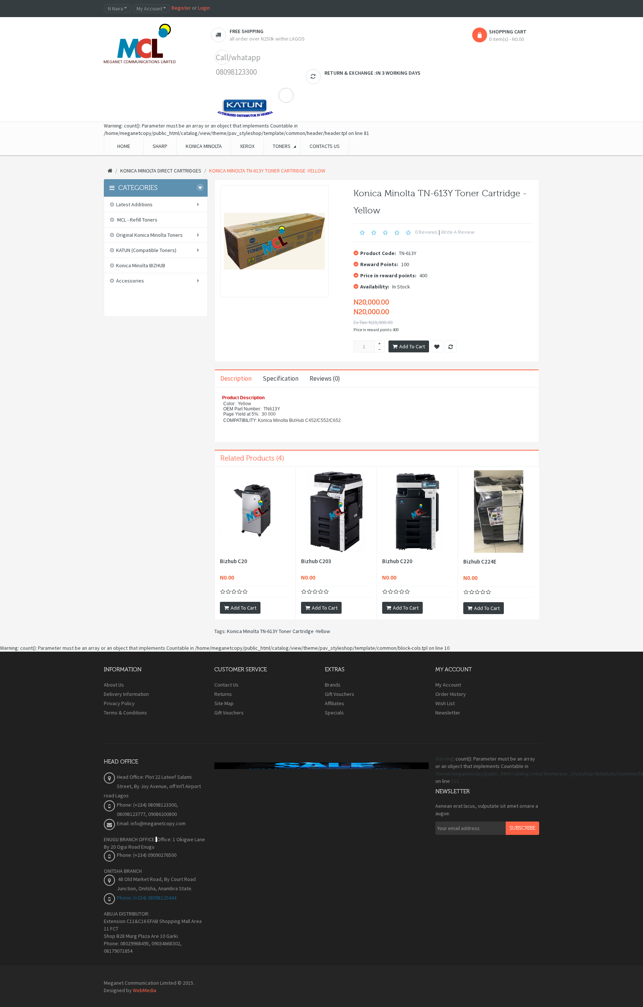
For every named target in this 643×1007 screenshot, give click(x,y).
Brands (332, 684)
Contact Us (226, 684)
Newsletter (447, 712)
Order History (450, 694)
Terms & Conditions (125, 712)
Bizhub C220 (397, 561)
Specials (334, 712)
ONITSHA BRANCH (123, 871)
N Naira (116, 8)
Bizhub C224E (479, 561)
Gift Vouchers (229, 712)
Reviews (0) (325, 378)
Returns (223, 694)
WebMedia (144, 990)
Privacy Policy (119, 703)
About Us (114, 684)
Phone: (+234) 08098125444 (146, 897)
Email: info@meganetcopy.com (151, 823)
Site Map (224, 703)
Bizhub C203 (316, 561)
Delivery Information (126, 694)
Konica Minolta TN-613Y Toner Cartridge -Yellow (278, 631)
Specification (280, 378)
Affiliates (334, 703)
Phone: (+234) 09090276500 (146, 855)
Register (181, 7)
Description (236, 378)
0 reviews (426, 232)
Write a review (457, 232)
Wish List (445, 703)
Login (204, 7)
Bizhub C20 (233, 561)
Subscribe (522, 828)
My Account (448, 684)
